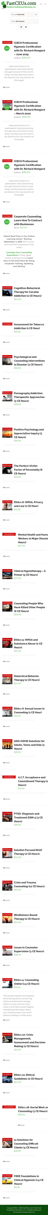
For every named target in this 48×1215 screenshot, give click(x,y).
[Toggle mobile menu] (45, 4)
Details (7, 87)
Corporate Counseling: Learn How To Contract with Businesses (28, 220)
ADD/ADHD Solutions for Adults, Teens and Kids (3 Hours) (29, 745)
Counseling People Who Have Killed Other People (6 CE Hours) (29, 607)
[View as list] (26, 27)
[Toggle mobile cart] (41, 4)
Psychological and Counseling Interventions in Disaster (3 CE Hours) (29, 360)
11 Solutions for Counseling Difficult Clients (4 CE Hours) (26, 1143)
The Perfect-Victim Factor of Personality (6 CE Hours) (28, 469)
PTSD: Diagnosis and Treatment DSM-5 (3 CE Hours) (28, 817)
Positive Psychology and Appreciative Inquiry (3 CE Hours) (29, 433)
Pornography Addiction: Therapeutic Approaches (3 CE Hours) (29, 397)
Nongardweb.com (28, 1212)
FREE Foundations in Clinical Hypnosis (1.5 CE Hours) (28, 1180)
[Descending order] (36, 14)
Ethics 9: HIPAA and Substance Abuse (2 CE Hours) (28, 643)
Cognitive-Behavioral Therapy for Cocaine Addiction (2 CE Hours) (27, 292)
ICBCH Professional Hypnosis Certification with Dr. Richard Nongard (29, 165)
